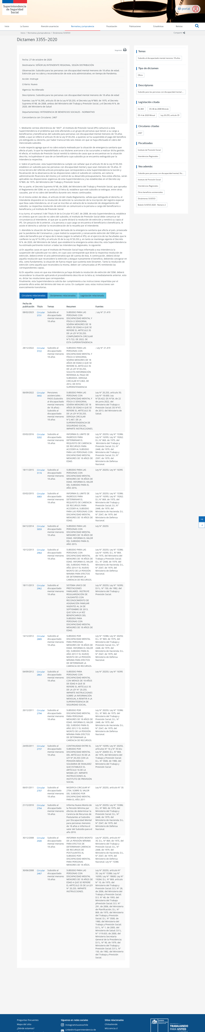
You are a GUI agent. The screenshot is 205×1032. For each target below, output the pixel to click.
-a (203, 525)
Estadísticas (158, 26)
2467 (140, 133)
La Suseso (24, 26)
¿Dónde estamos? (25, 1028)
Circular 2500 (41, 839)
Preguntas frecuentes (28, 1020)
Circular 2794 (41, 712)
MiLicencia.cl (111, 1028)
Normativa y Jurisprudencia (39, 33)
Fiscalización (111, 26)
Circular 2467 (41, 872)
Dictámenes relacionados (63, 295)
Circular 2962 (41, 587)
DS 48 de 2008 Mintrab (159, 109)
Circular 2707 (41, 789)
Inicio (23, 33)
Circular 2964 (41, 551)
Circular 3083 (41, 495)
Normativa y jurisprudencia (82, 26)
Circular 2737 (41, 747)
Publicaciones (135, 26)
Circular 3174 (41, 471)
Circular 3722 (41, 349)
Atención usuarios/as (50, 26)
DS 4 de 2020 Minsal (146, 115)
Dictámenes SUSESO (61, 33)
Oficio (140, 75)
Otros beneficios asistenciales (150, 192)
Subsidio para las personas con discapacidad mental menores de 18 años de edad (162, 92)
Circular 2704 (41, 807)
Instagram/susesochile (76, 1024)
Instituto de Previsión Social (149, 150)
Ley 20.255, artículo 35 (170, 115)
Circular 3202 (41, 436)
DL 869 (141, 109)
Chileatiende (111, 1024)
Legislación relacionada (92, 295)
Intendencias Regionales (148, 156)
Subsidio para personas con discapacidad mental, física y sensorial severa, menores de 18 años (162, 173)
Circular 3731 (41, 314)
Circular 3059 (41, 528)
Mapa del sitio (24, 1024)
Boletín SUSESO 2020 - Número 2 (152, 205)
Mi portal (184, 9)
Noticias (179, 26)
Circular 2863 (41, 673)
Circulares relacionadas (33, 295)
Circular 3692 (41, 394)
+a (203, 520)
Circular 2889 (41, 637)
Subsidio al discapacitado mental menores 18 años (159, 58)
